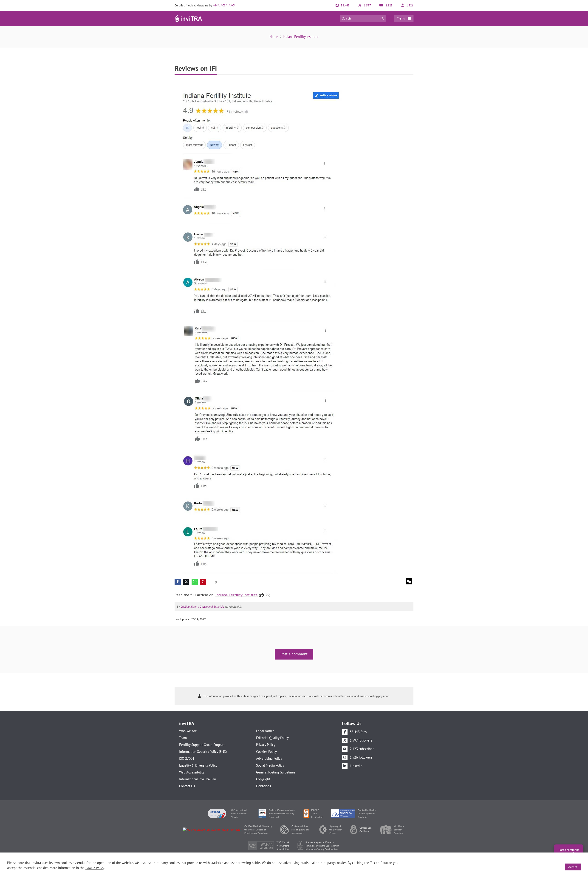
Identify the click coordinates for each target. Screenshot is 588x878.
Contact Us (187, 786)
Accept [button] (572, 867)
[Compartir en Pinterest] (203, 582)
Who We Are (188, 731)
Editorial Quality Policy (272, 737)
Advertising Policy (269, 758)
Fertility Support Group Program (202, 744)
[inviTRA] (188, 18)
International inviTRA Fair (197, 779)
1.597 (367, 5)
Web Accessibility (191, 772)
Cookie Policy (94, 868)
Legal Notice (265, 731)
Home (273, 36)
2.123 (389, 5)
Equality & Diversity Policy (198, 765)
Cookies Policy (266, 751)
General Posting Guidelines (275, 772)
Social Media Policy (270, 765)
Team (183, 737)
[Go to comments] (409, 581)
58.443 (345, 5)
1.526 (409, 5)
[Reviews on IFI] (261, 328)
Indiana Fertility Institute (301, 36)
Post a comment (294, 654)
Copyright (263, 779)
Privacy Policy (265, 744)
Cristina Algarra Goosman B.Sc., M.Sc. (202, 607)
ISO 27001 (186, 758)
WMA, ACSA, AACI (224, 5)
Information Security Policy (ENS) (203, 751)
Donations (263, 786)
